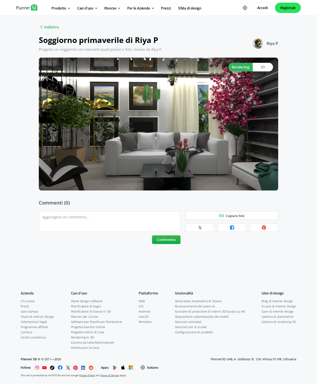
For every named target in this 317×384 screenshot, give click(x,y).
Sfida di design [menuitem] (189, 8)
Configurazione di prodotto (194, 332)
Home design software (87, 301)
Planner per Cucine (84, 317)
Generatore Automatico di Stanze (198, 301)
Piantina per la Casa (85, 348)
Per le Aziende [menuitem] (138, 8)
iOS (141, 306)
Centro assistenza (33, 337)
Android (144, 311)
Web (142, 301)
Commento (166, 239)
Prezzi (25, 306)
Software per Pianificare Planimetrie (96, 322)
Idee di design (273, 293)
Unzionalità (184, 293)
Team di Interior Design (37, 317)
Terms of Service (109, 375)
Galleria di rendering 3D (279, 322)
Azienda (27, 293)
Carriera (26, 332)
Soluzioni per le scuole (191, 327)
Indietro (51, 27)
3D (263, 67)
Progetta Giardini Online (88, 327)
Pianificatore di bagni (86, 306)
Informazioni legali (34, 322)
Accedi (262, 7)
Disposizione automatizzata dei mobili (202, 317)
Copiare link (235, 216)
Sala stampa (29, 311)
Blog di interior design (277, 301)
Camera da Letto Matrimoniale (92, 342)
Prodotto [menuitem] (59, 8)
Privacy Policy (87, 375)
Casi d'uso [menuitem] (85, 8)
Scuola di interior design (279, 306)
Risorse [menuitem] (110, 8)
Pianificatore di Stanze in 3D (91, 311)
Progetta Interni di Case (87, 332)
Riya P (272, 43)
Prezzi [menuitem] (166, 8)
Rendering (240, 67)
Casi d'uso (79, 293)
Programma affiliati (34, 327)
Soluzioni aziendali (188, 322)
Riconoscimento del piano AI (195, 306)
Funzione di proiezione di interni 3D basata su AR (210, 311)
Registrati (287, 7)
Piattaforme (148, 293)
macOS (144, 317)
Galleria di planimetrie (277, 317)
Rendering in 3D (82, 337)
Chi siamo (28, 301)
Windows (145, 322)
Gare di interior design (278, 311)
